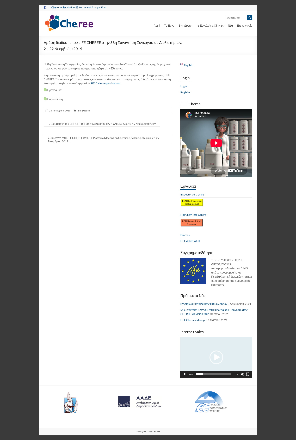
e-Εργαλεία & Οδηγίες (211, 25)
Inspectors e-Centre (192, 194)
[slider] (213, 374)
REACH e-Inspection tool (105, 83)
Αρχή (157, 25)
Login (183, 86)
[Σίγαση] (242, 374)
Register (185, 92)
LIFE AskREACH (190, 240)
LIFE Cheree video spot (193, 320)
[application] (216, 357)
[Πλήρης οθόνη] (248, 374)
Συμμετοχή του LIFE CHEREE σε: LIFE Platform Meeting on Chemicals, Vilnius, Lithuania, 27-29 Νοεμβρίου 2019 (103, 139)
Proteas (185, 234)
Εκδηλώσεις (83, 110)
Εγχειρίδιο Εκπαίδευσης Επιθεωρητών (203, 303)
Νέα (230, 25)
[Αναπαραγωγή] (185, 374)
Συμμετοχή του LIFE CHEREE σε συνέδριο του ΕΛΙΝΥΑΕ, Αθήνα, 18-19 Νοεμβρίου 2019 (102, 123)
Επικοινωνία (244, 25)
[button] (216, 357)
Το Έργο (169, 25)
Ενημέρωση (186, 25)
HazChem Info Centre (193, 214)
